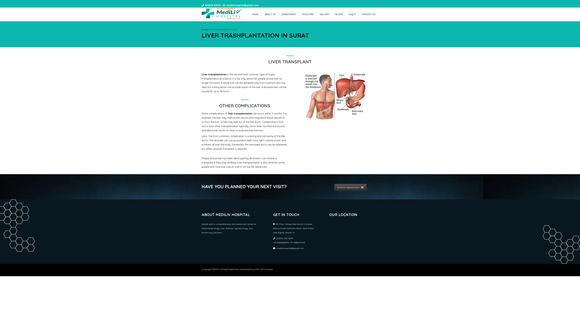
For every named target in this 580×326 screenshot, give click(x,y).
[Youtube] (267, 5)
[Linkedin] (273, 5)
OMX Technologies (264, 269)
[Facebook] (262, 5)
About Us (270, 14)
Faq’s (352, 14)
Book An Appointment (348, 187)
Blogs (339, 14)
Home (255, 14)
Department (289, 14)
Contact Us (368, 14)
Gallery (324, 14)
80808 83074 (213, 5)
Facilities (308, 14)
